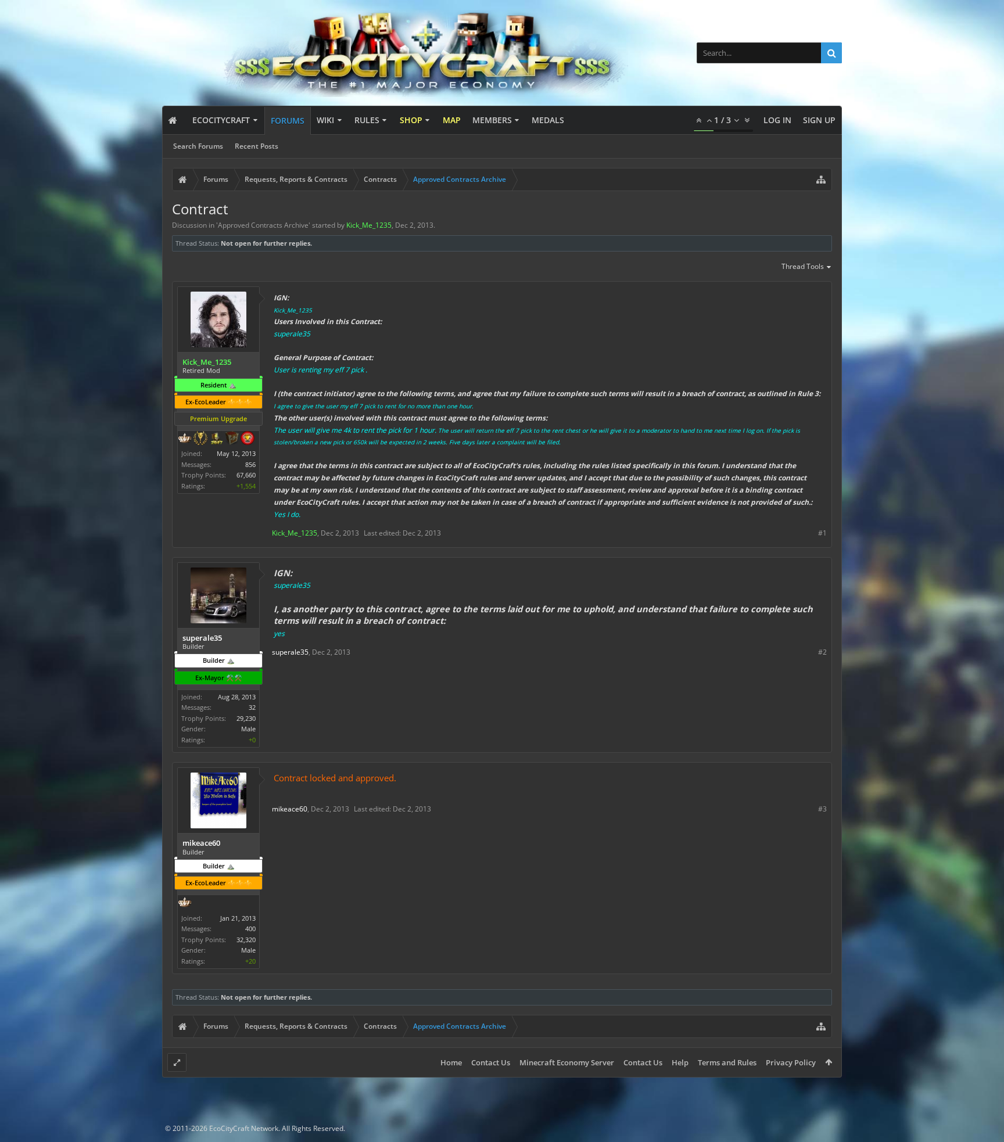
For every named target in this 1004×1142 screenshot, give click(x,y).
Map (452, 119)
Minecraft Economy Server (566, 1062)
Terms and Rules (727, 1062)
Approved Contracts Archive (263, 225)
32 (252, 707)
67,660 (246, 475)
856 (250, 464)
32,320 (246, 939)
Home (451, 1062)
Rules (366, 119)
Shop (411, 119)
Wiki (325, 119)
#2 (822, 652)
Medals (548, 119)
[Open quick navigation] (821, 179)
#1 (822, 533)
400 (250, 928)
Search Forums (198, 146)
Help (680, 1062)
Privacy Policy (791, 1062)
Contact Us (490, 1062)
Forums (287, 120)
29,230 (246, 718)
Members (492, 119)
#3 (822, 809)
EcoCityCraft (221, 119)
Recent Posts (256, 146)
